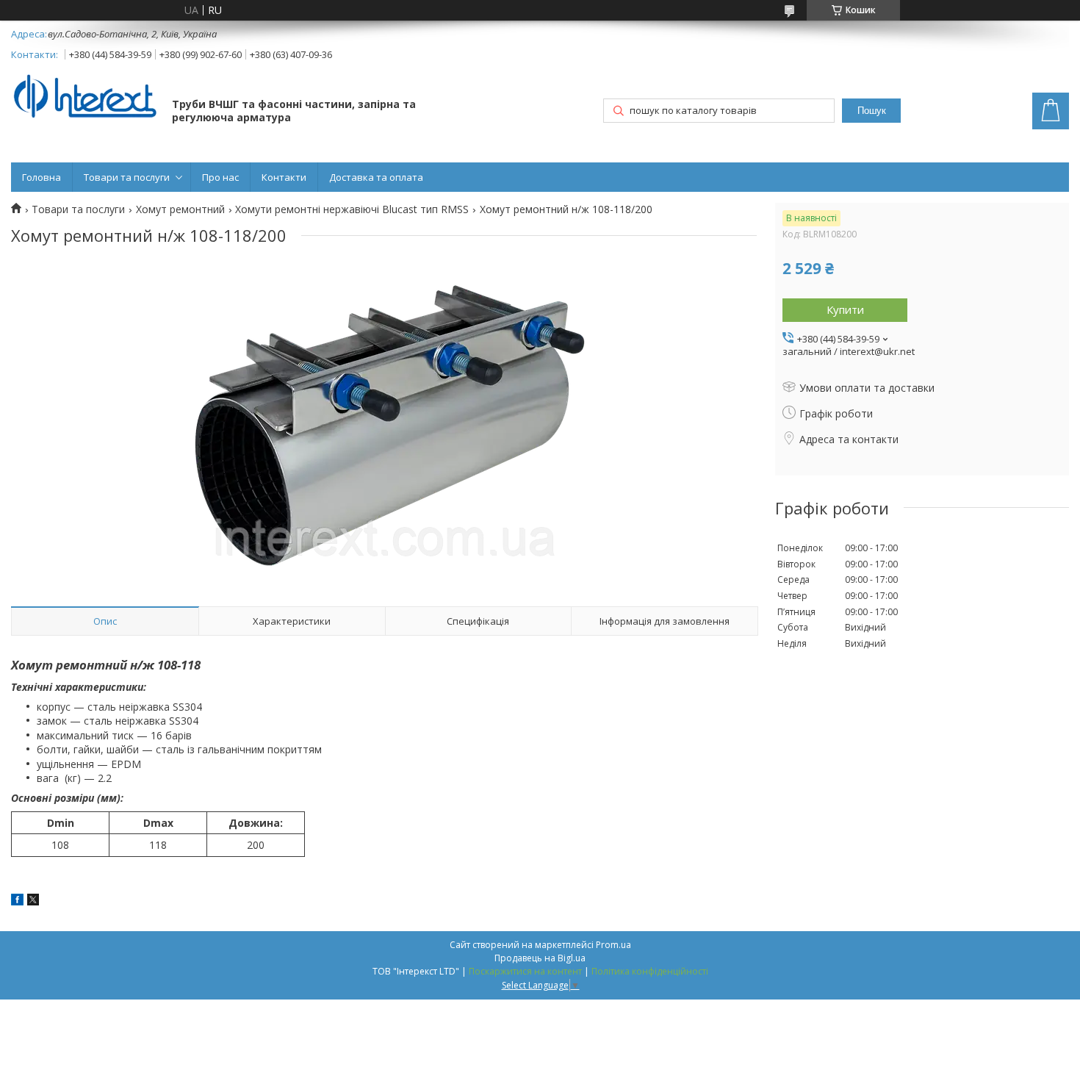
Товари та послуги (127, 177)
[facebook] (17, 901)
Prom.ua (613, 945)
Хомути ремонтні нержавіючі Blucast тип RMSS (352, 209)
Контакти (284, 177)
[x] (33, 901)
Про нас (220, 177)
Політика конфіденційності (649, 971)
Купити (845, 309)
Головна (41, 177)
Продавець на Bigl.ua (540, 958)
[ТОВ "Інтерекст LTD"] (84, 97)
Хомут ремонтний (180, 209)
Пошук (871, 110)
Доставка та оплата (376, 177)
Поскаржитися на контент (525, 971)
